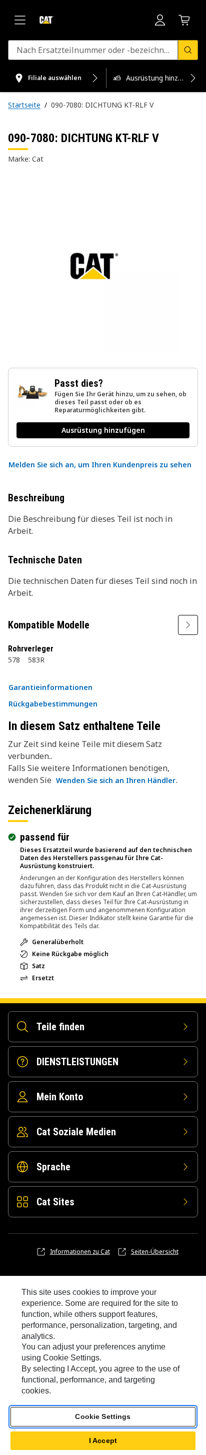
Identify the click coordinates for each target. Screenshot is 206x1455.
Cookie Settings (102, 1416)
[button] (100, 465)
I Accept (103, 1440)
